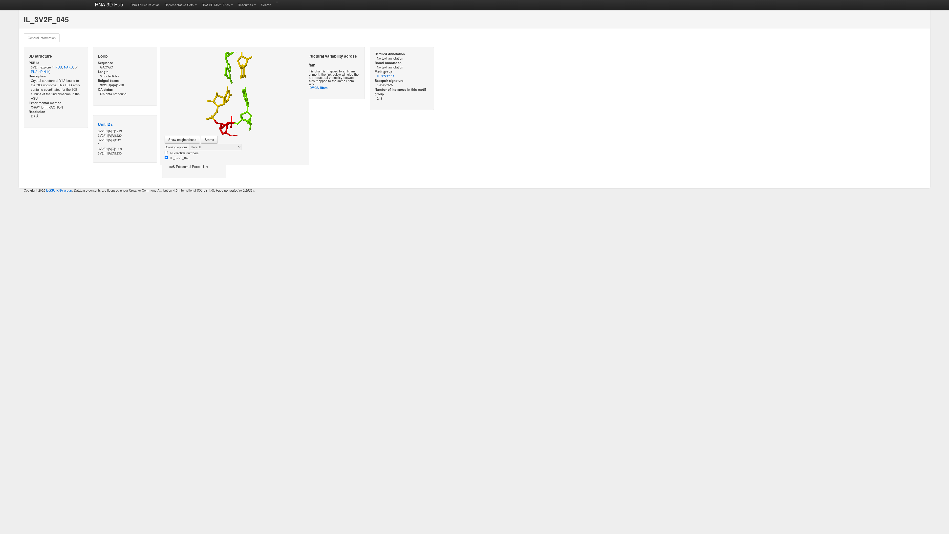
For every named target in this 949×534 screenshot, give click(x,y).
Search (266, 4)
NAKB (68, 67)
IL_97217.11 (385, 76)
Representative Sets (179, 4)
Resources (245, 4)
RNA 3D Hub (109, 4)
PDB (58, 67)
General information (42, 37)
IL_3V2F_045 (179, 158)
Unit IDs (105, 124)
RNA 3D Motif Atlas (216, 4)
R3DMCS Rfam (316, 87)
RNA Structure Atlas (145, 4)
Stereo (209, 139)
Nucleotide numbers (184, 153)
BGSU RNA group (59, 190)
